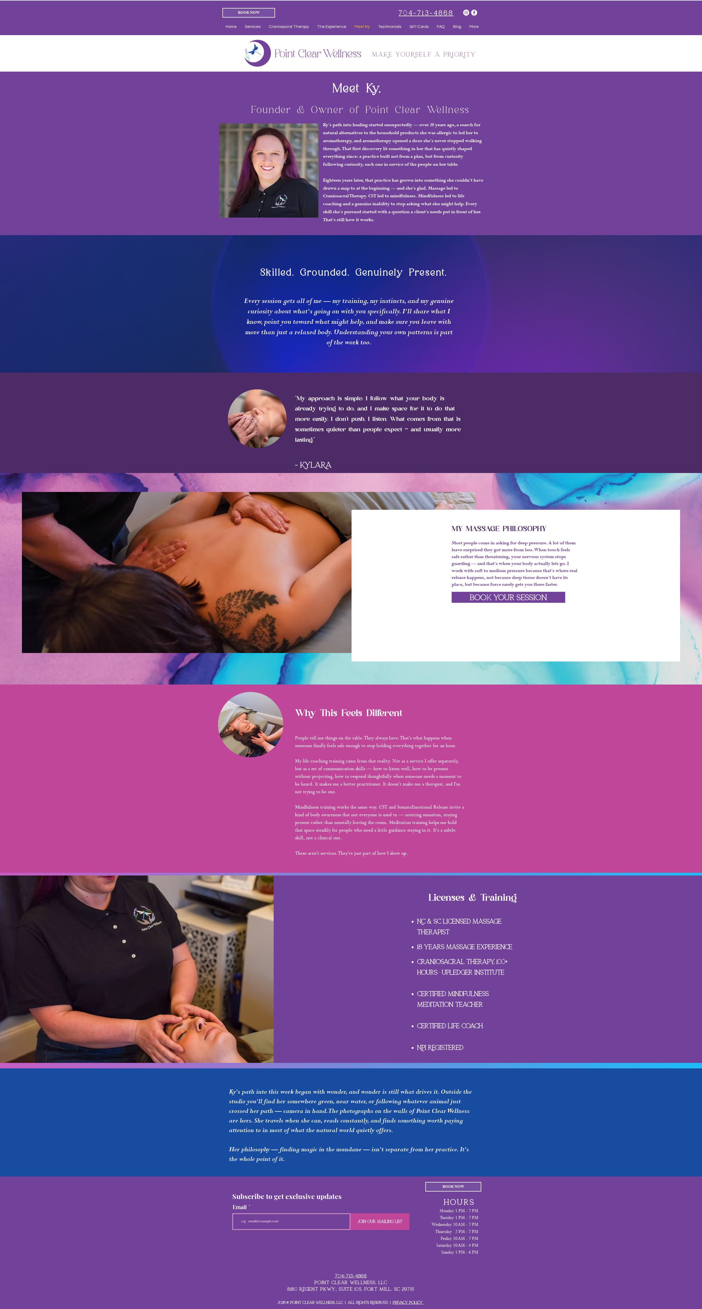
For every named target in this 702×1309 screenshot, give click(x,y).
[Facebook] (474, 13)
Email (240, 1207)
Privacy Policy (408, 1302)
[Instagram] (466, 13)
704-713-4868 (351, 1276)
